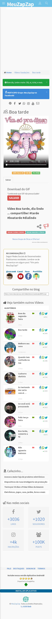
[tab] (8, 180)
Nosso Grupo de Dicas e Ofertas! (26, 239)
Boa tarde (36, 72)
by (26, 606)
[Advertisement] (26, 40)
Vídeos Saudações (21, 72)
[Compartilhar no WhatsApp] (24, 103)
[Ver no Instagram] (29, 103)
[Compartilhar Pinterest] (10, 103)
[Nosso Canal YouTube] (33, 103)
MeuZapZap (15, 604)
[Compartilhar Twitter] (20, 103)
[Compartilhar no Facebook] (15, 103)
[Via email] (37, 103)
